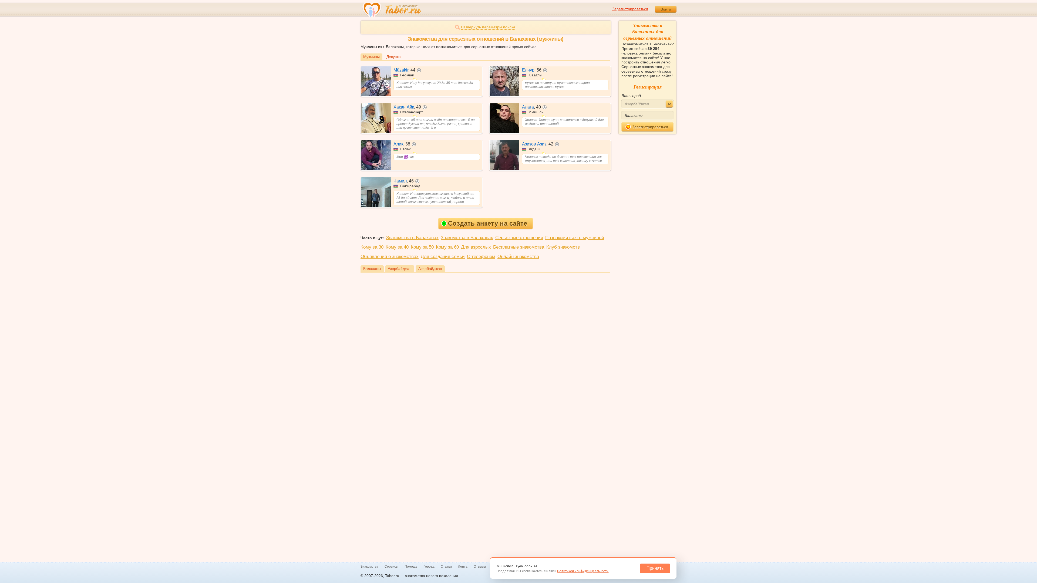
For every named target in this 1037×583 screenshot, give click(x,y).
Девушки (394, 57)
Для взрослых (476, 247)
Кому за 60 (447, 247)
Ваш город (631, 95)
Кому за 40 (397, 247)
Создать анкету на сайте (487, 223)
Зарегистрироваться (630, 9)
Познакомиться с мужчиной (574, 237)
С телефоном (481, 256)
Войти (666, 9)
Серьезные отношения (519, 237)
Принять (655, 568)
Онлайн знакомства (518, 256)
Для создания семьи (443, 256)
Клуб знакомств (563, 247)
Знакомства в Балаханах (412, 237)
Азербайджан (400, 268)
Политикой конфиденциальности (582, 571)
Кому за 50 (422, 247)
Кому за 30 (372, 247)
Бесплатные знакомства (518, 247)
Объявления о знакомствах (390, 256)
